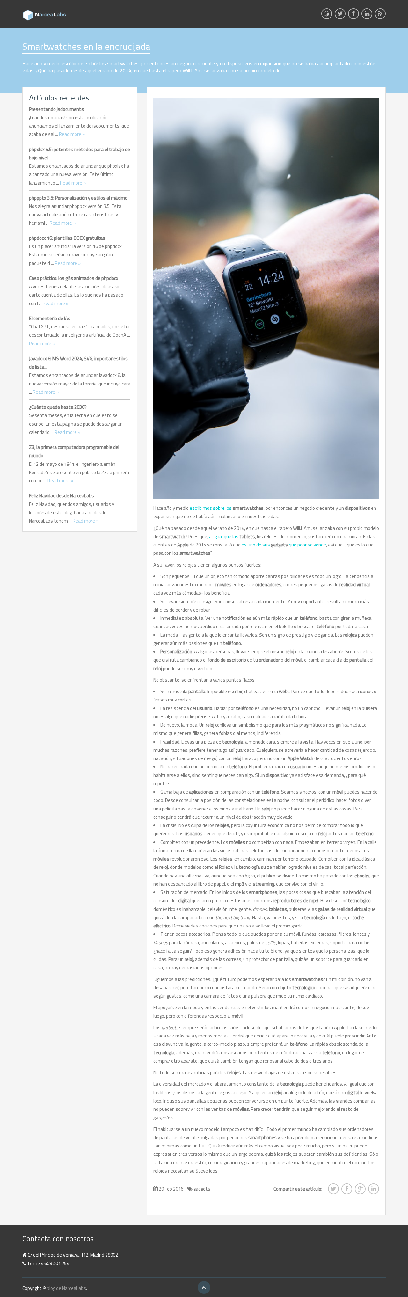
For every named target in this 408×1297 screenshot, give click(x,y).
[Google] (360, 1191)
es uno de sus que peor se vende (284, 544)
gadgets (201, 1188)
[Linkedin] (367, 15)
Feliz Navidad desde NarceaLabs (61, 495)
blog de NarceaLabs (66, 1288)
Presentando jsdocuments (56, 109)
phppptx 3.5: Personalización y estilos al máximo (78, 198)
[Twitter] (340, 15)
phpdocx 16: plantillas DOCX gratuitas (67, 238)
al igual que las (232, 536)
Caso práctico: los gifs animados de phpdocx (73, 278)
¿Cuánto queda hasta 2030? (58, 407)
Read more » (72, 134)
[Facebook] (353, 15)
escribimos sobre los (227, 508)
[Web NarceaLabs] (327, 13)
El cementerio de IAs (49, 318)
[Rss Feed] (380, 15)
